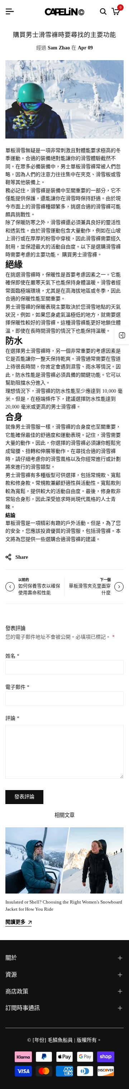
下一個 (105, 580)
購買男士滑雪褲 (79, 254)
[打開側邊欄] (122, 335)
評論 (12, 718)
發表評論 (24, 796)
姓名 (12, 656)
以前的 (23, 580)
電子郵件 (17, 687)
